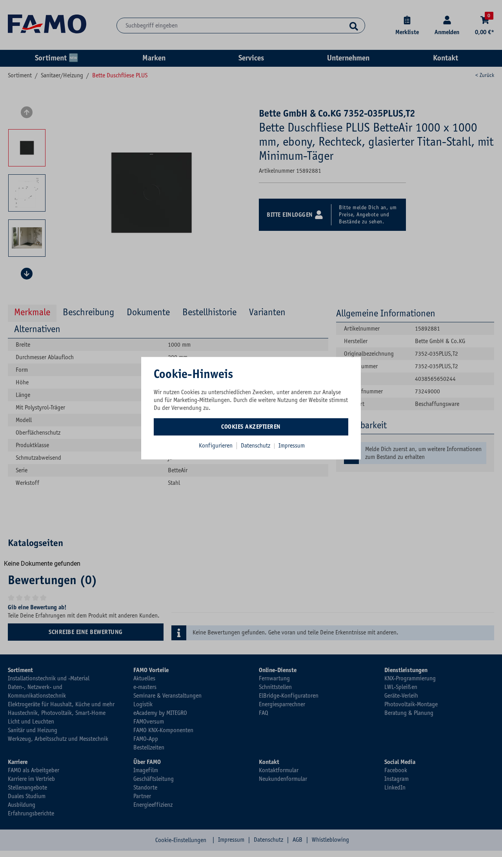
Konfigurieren (216, 445)
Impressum (291, 445)
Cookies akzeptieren (251, 426)
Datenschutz (256, 445)
